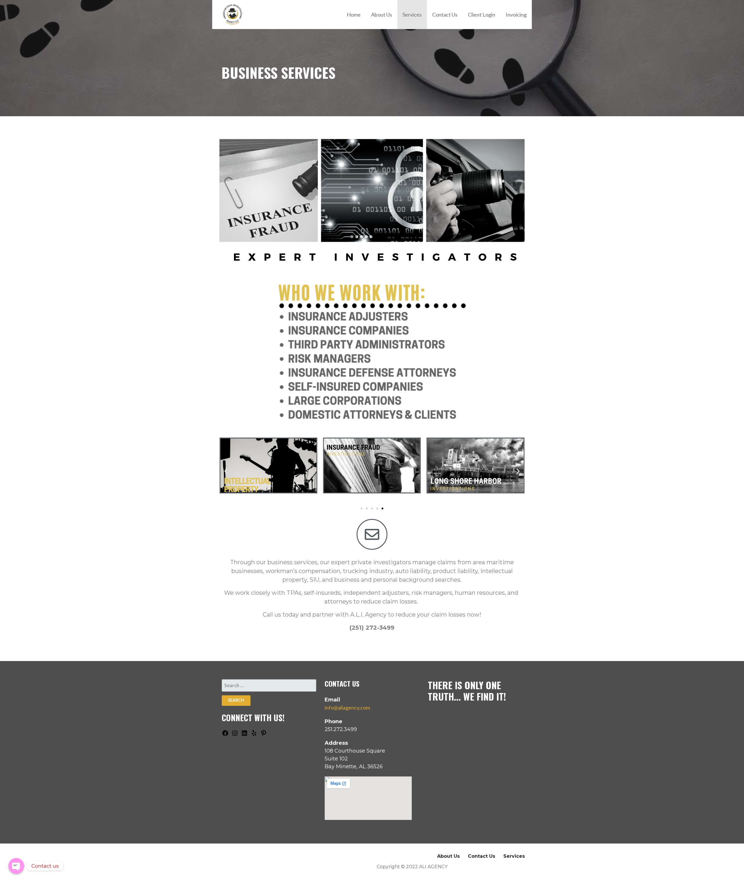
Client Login (481, 14)
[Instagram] (234, 734)
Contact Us (444, 14)
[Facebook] (225, 734)
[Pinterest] (263, 734)
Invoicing (516, 14)
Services (412, 14)
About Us (381, 14)
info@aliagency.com (347, 707)
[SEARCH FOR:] (269, 685)
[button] (226, 471)
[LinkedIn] (244, 734)
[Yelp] (254, 734)
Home (354, 14)
